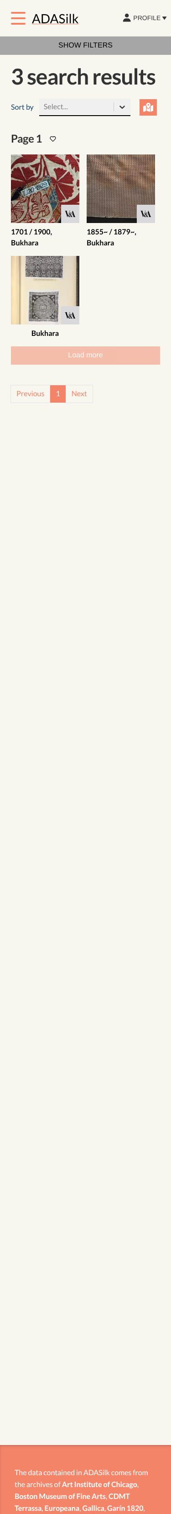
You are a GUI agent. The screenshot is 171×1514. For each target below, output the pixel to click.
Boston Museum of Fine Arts (60, 1496)
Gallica (93, 1508)
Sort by (22, 107)
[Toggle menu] (18, 18)
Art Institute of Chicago (99, 1484)
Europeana (62, 1508)
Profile (147, 17)
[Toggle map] (148, 107)
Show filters (85, 45)
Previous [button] (30, 393)
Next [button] (79, 393)
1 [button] (58, 393)
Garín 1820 (125, 1508)
